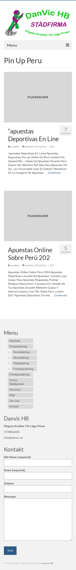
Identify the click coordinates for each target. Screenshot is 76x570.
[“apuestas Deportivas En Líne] (38, 96)
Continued (54, 172)
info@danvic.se (13, 437)
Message (10, 496)
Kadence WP (47, 563)
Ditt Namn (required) (17, 457)
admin (16, 146)
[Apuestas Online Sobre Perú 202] (38, 215)
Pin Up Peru (40, 146)
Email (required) (14, 470)
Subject (9, 483)
